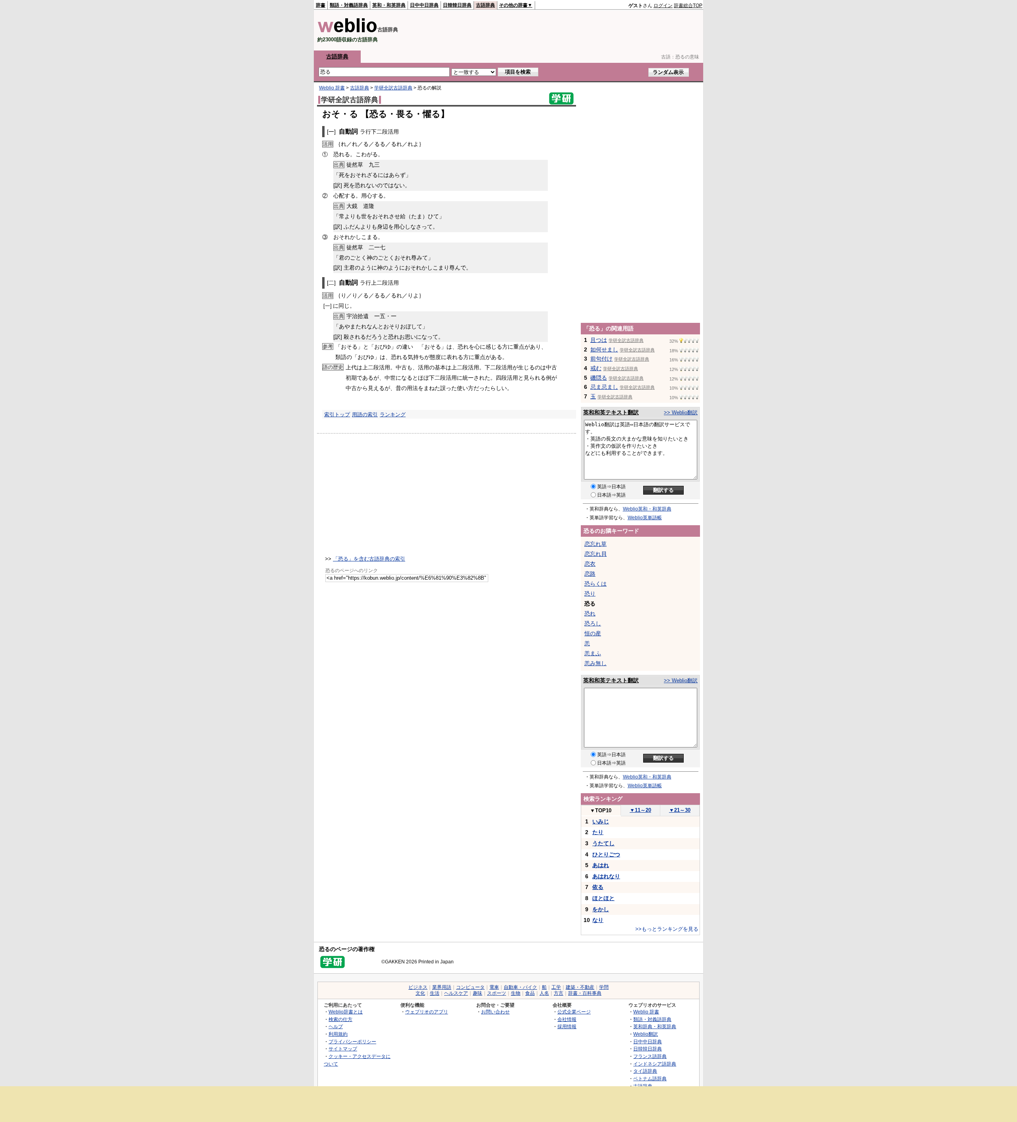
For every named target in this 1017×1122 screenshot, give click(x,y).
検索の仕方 (340, 1019)
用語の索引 (365, 414)
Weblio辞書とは (346, 1011)
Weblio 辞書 (332, 87)
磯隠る (598, 378)
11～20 (640, 810)
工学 (556, 987)
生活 (434, 993)
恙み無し (595, 663)
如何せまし (604, 349)
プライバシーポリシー (352, 1041)
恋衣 (590, 564)
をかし (600, 909)
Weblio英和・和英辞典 (647, 509)
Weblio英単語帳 (645, 517)
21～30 (679, 810)
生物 (515, 993)
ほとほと (603, 898)
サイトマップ (343, 1048)
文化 (420, 993)
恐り (590, 593)
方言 (558, 993)
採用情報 (566, 1026)
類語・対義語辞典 (349, 5)
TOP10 (600, 810)
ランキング (393, 414)
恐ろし (592, 623)
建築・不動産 (580, 987)
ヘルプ (336, 1026)
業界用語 (441, 987)
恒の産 (592, 633)
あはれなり (606, 876)
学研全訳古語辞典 (393, 87)
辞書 (320, 5)
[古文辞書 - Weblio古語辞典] (347, 31)
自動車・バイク (520, 987)
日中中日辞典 (424, 5)
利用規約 (338, 1034)
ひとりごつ (606, 854)
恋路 (590, 574)
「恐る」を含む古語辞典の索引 (369, 559)
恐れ (590, 613)
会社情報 (566, 1019)
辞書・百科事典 (584, 993)
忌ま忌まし (604, 387)
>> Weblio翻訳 (681, 412)
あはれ (600, 865)
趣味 (477, 993)
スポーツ (496, 993)
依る (597, 887)
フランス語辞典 (650, 1056)
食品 (530, 993)
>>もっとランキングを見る (666, 929)
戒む (595, 368)
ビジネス (417, 987)
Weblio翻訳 (645, 1034)
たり (597, 832)
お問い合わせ (495, 1011)
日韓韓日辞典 (457, 5)
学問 (604, 987)
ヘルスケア (456, 993)
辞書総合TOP (688, 5)
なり (597, 920)
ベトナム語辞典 (650, 1078)
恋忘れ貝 (595, 554)
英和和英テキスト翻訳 (611, 412)
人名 (544, 993)
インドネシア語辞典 (654, 1063)
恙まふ (592, 653)
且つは (598, 340)
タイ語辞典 (645, 1070)
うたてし (603, 843)
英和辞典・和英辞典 (654, 1026)
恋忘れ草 (595, 544)
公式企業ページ (574, 1011)
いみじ (600, 821)
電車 (494, 987)
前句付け (601, 358)
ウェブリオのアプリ (426, 1011)
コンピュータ (470, 987)
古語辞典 (485, 5)
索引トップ (337, 414)
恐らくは (595, 583)
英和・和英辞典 (389, 5)
